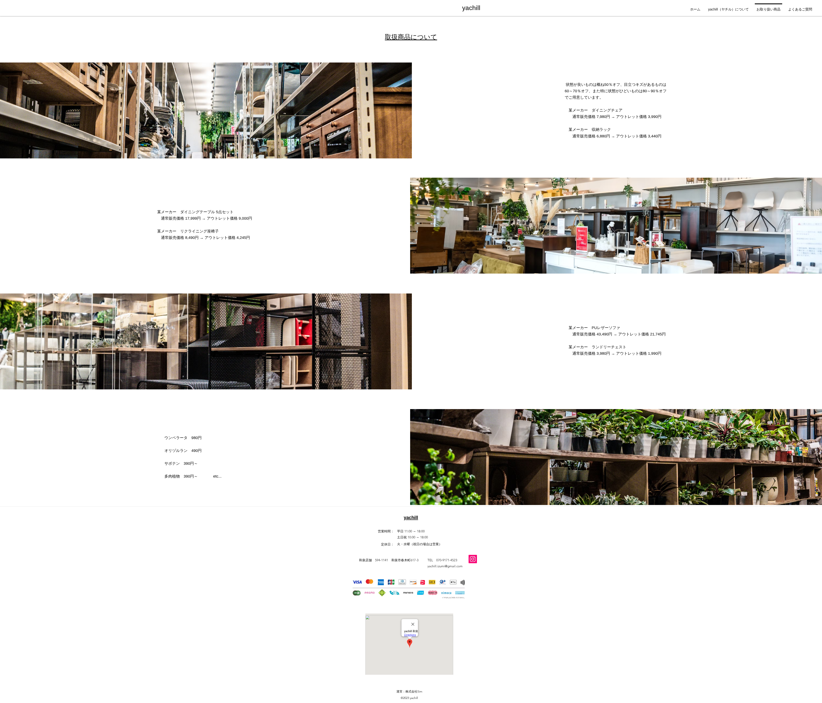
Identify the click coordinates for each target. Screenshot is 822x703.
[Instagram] (473, 559)
